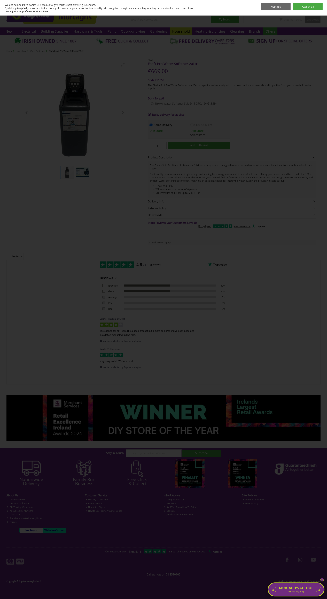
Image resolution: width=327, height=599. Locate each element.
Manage (276, 7)
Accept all (308, 7)
